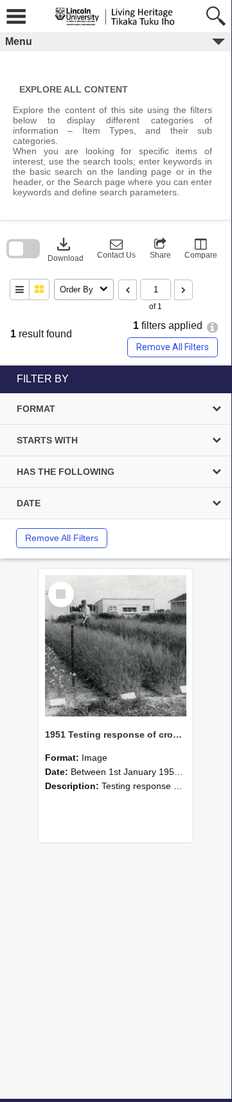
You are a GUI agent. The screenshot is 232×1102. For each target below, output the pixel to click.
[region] (115, 462)
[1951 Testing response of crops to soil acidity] (115, 645)
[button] (116, 249)
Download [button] (66, 249)
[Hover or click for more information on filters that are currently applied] (212, 327)
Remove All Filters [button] (172, 347)
